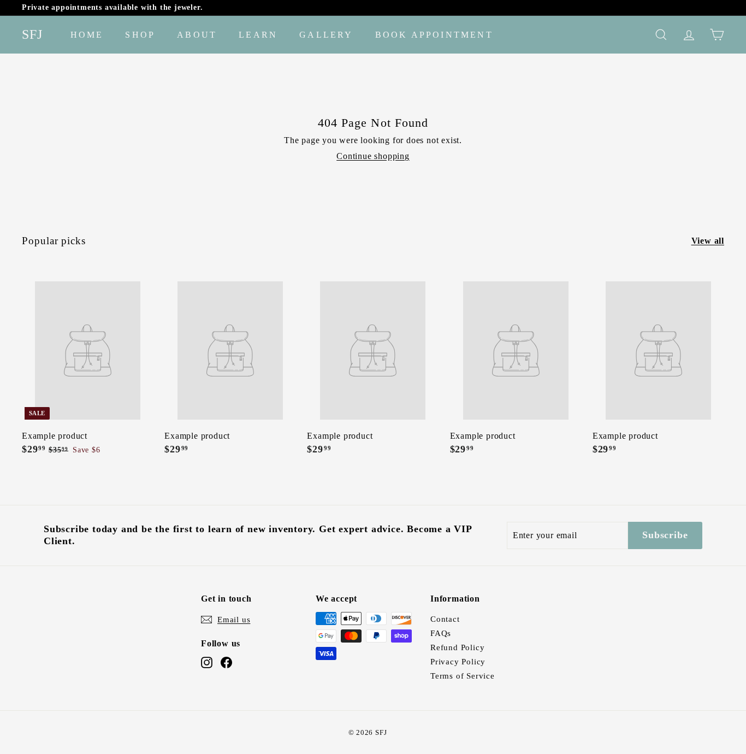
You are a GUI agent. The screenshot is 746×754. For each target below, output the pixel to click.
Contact (445, 619)
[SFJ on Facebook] (226, 662)
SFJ (32, 34)
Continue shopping (373, 156)
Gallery (326, 34)
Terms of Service (462, 675)
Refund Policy (457, 647)
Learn (258, 34)
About (197, 34)
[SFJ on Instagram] (206, 662)
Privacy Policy (458, 661)
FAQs (440, 633)
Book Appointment (434, 34)
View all (707, 240)
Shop (140, 34)
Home (87, 34)
